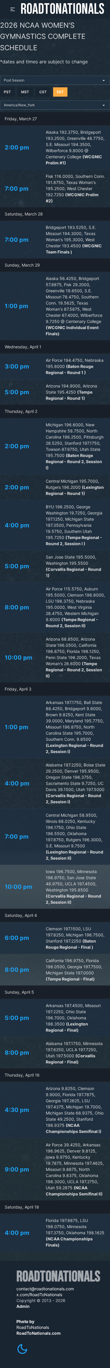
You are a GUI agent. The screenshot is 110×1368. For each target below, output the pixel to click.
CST (43, 92)
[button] (13, 9)
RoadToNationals (62, 9)
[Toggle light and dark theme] (22, 1349)
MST (25, 92)
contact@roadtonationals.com (45, 1288)
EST (60, 92)
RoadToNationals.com (38, 1333)
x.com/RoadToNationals (39, 1294)
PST (7, 92)
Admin (23, 1306)
